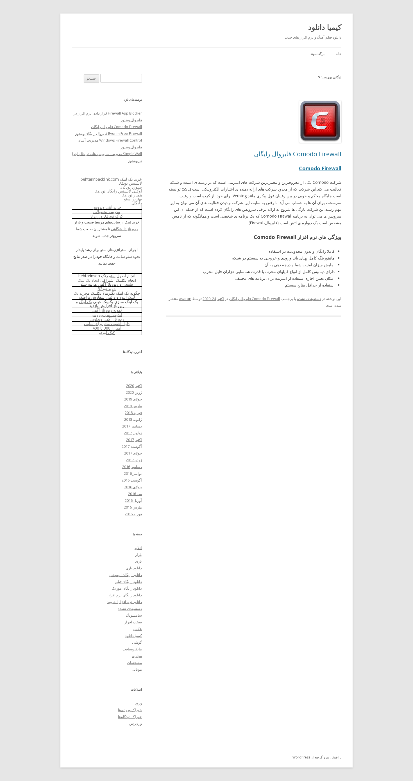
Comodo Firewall (320, 168)
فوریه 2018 (133, 412)
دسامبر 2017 (132, 426)
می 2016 (135, 493)
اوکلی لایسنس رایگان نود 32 (118, 191)
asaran (185, 298)
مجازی (137, 655)
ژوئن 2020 (134, 392)
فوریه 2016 (133, 513)
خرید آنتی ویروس (106, 207)
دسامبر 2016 (132, 466)
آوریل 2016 (133, 500)
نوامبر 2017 (133, 432)
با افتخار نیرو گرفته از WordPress (316, 757)
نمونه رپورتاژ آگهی (107, 310)
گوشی (137, 642)
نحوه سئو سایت (128, 256)
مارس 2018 (133, 405)
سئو (112, 275)
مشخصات (134, 662)
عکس (137, 628)
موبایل (137, 669)
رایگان (136, 202)
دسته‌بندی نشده (309, 298)
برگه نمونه (317, 53)
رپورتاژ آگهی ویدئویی (107, 319)
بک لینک (85, 301)
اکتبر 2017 (134, 439)
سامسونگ (134, 615)
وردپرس (135, 723)
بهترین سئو (133, 199)
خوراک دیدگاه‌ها (130, 716)
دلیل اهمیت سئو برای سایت (107, 323)
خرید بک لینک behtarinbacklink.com (111, 179)
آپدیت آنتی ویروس (107, 314)
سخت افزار (133, 622)
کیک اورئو (107, 332)
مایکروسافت (132, 649)
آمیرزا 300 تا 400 (106, 328)
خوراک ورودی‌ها (130, 709)
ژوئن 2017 (134, 459)
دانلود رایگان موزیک (127, 588)
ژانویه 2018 (133, 419)
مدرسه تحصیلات (106, 211)
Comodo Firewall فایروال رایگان (297, 153)
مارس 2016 (133, 507)
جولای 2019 (133, 399)
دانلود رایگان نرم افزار (125, 595)
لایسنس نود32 (130, 183)
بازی (138, 561)
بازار (138, 554)
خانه (338, 53)
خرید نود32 (107, 288)
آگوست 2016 (132, 480)
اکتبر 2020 (134, 385)
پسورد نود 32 (131, 187)
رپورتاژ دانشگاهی (124, 228)
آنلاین (137, 547)
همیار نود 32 (132, 195)
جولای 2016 (133, 486)
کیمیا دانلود (324, 27)
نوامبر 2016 (133, 473)
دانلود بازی (134, 567)
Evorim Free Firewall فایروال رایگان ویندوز (108, 133)
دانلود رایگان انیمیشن (125, 574)
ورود (138, 703)
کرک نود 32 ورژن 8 (106, 216)
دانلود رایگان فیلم (128, 581)
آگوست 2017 (132, 446)
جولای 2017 (133, 453)
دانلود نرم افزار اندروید (124, 601)
